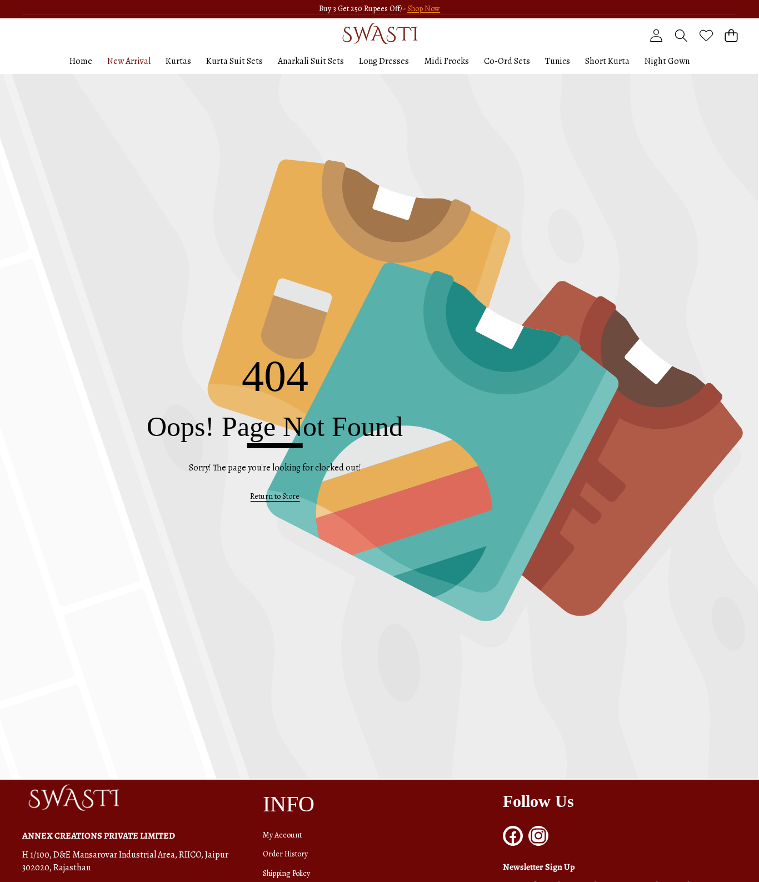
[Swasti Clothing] (379, 33)
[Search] (680, 35)
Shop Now (423, 8)
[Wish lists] (705, 35)
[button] (730, 35)
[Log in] (655, 35)
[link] (274, 496)
